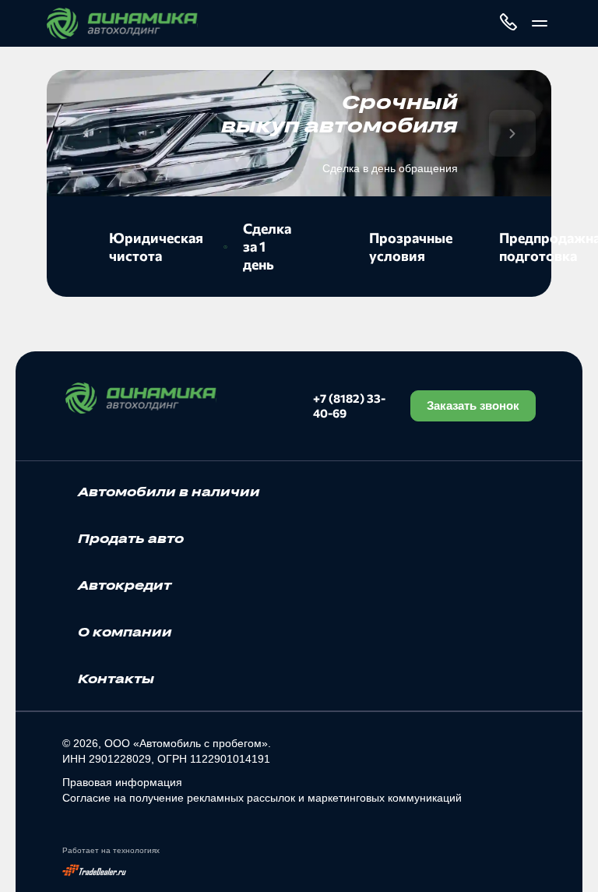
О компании (125, 632)
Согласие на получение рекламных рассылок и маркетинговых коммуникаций (262, 798)
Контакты (116, 679)
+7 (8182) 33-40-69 (349, 405)
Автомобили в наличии (169, 492)
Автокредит (124, 585)
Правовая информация (122, 782)
